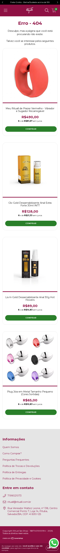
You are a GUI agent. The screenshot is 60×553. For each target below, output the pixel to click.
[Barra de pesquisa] (47, 10)
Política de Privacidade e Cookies (21, 478)
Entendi (52, 548)
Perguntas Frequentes (15, 459)
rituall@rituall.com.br (19, 501)
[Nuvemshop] (12, 538)
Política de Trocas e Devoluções (21, 466)
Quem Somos (10, 447)
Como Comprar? (12, 453)
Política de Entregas (14, 472)
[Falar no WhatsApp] (53, 543)
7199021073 (15, 495)
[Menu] (5, 10)
